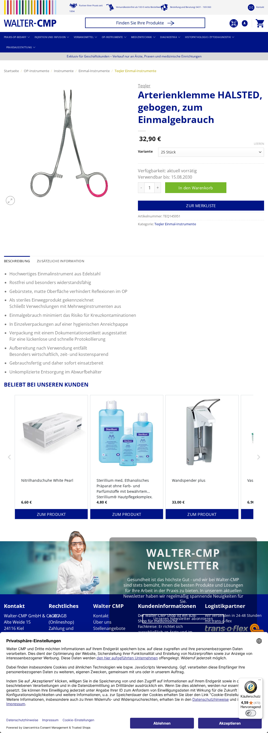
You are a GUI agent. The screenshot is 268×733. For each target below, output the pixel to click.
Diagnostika (168, 37)
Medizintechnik (141, 37)
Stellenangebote (109, 628)
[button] (146, 23)
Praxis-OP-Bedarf (15, 37)
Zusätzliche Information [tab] (60, 261)
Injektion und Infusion (50, 37)
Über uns (102, 622)
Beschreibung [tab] (17, 261)
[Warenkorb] (260, 23)
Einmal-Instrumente (94, 70)
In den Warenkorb (195, 187)
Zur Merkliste (201, 205)
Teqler (144, 86)
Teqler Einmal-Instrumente (135, 70)
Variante (145, 151)
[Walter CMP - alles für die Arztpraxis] (30, 13)
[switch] (250, 713)
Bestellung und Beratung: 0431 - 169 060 (190, 7)
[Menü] (259, 681)
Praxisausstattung (19, 47)
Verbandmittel (83, 37)
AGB (53, 616)
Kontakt (260, 7)
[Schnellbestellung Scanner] (234, 23)
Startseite (11, 70)
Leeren (259, 144)
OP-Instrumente (112, 37)
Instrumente (64, 70)
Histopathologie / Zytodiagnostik (208, 37)
